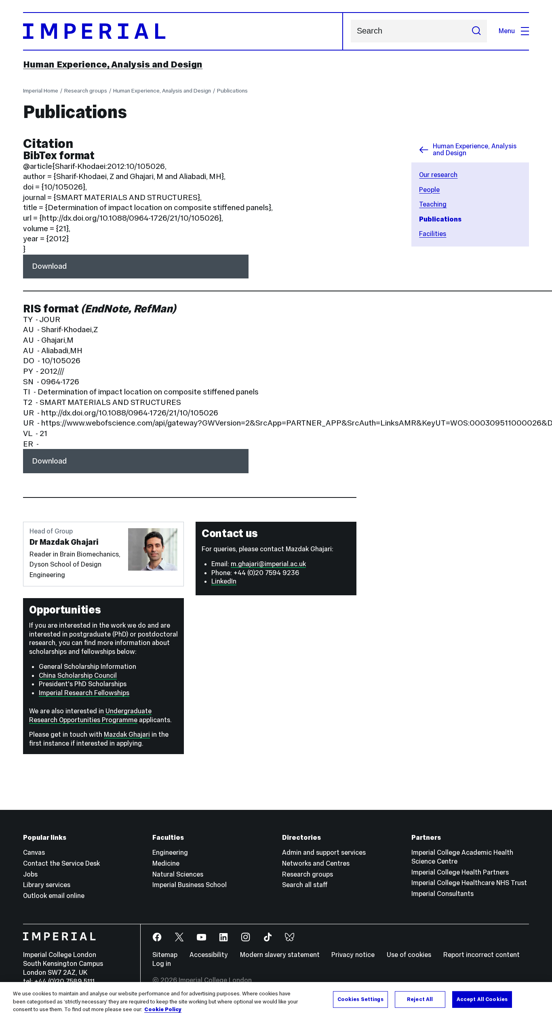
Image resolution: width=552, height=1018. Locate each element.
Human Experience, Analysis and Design (112, 64)
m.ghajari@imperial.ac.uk (268, 564)
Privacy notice (353, 955)
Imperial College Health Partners (460, 872)
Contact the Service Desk (61, 863)
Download (49, 266)
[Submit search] (476, 31)
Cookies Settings (360, 999)
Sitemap (164, 955)
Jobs (30, 874)
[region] (276, 1000)
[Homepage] (183, 31)
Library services (46, 885)
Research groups (85, 90)
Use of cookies (409, 955)
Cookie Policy (162, 1009)
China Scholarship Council (78, 675)
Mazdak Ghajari (127, 734)
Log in (161, 963)
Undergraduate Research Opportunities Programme (90, 715)
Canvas (34, 852)
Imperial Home (40, 90)
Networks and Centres (316, 863)
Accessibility (209, 955)
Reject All (420, 999)
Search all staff (305, 885)
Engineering (170, 852)
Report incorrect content (481, 955)
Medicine (165, 863)
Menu (507, 31)
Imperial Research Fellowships (84, 693)
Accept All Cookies (482, 999)
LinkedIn (223, 581)
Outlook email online (53, 896)
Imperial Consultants (442, 893)
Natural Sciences (177, 874)
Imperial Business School (189, 885)
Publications (232, 90)
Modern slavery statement (280, 955)
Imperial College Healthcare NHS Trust (469, 883)
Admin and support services (324, 852)
